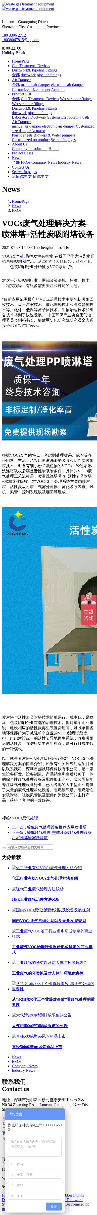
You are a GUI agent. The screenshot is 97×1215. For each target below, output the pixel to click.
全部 (16, 75)
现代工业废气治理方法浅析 (36, 899)
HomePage (20, 61)
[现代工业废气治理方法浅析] (38, 889)
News (16, 206)
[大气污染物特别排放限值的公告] (42, 1015)
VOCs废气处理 (15, 256)
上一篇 (49, 827)
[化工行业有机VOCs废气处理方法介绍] (47, 868)
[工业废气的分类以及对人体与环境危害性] (50, 962)
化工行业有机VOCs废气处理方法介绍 (45, 878)
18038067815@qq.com (20, 40)
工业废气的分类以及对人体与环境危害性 (48, 973)
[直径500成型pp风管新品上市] (39, 1036)
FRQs (16, 210)
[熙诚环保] (48, 6)
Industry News (23, 1070)
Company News (25, 1066)
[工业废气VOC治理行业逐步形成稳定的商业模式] (53, 936)
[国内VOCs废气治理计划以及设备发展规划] (51, 910)
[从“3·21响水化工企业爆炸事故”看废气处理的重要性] (53, 989)
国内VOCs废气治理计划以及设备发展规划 (49, 921)
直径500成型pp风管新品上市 (37, 1047)
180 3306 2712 (14, 35)
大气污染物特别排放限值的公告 (40, 1026)
